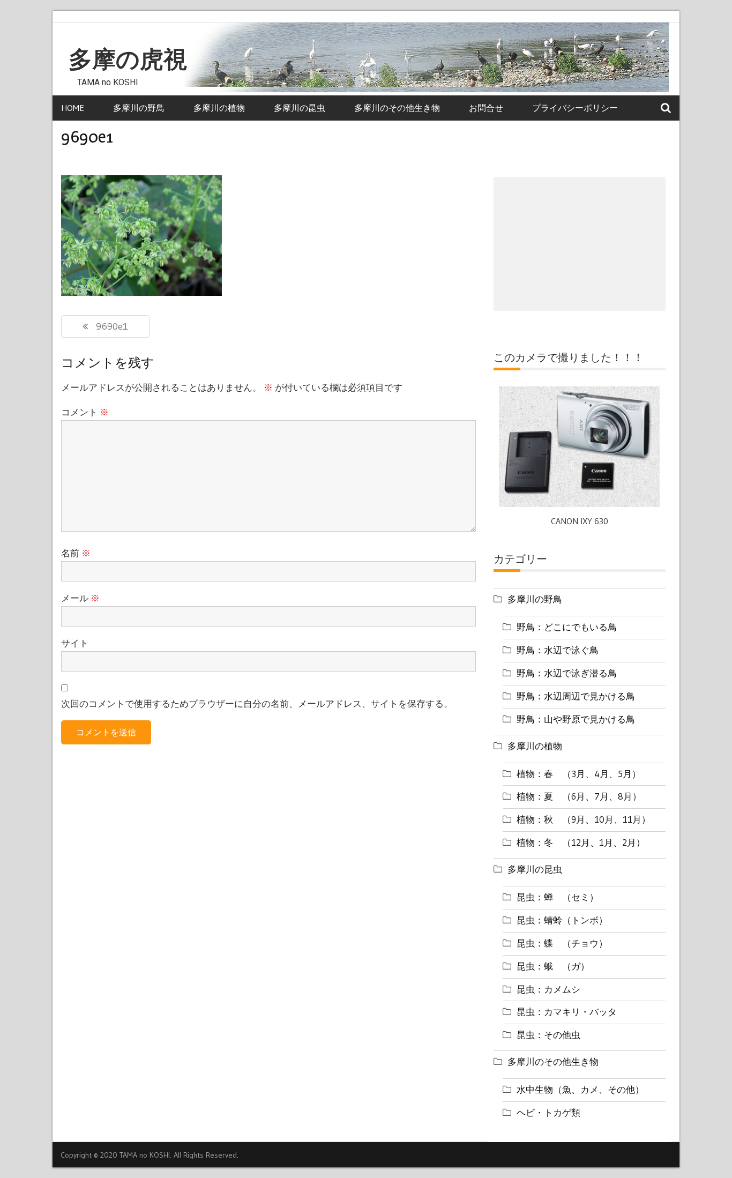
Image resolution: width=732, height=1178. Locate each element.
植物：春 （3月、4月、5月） (579, 773)
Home (72, 107)
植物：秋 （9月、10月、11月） (584, 819)
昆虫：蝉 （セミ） (558, 897)
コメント (85, 411)
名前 (76, 552)
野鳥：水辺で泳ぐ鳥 (558, 649)
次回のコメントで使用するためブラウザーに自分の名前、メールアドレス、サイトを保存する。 (257, 703)
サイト (74, 642)
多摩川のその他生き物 (397, 107)
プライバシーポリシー (575, 107)
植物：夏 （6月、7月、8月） (579, 796)
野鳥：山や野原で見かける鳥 (576, 719)
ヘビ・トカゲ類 (548, 1112)
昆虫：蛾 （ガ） (553, 966)
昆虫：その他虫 (548, 1034)
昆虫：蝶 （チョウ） (562, 943)
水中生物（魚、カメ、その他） (580, 1089)
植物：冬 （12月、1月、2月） (581, 842)
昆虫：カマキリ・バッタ (567, 1011)
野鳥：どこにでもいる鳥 (567, 626)
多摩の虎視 (128, 59)
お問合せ (486, 107)
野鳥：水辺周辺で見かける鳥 (576, 696)
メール (80, 597)
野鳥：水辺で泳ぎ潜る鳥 (567, 673)
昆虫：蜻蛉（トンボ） (562, 920)
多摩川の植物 (219, 107)
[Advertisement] (580, 244)
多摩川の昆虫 (299, 107)
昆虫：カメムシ (548, 989)
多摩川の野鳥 (139, 107)
